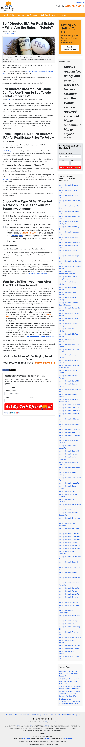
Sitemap (74, 715)
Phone (6, 397)
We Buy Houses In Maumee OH (70, 637)
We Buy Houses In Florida (68, 591)
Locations (61, 15)
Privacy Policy (66, 715)
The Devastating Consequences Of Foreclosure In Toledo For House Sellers (69, 701)
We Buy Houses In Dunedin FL (69, 534)
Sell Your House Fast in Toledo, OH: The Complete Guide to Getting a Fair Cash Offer (70, 694)
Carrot (56, 744)
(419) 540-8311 (74, 6)
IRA (10, 100)
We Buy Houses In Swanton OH (70, 411)
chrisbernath (9, 33)
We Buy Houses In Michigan (68, 621)
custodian (5, 179)
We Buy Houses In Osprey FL (69, 451)
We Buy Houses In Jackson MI (69, 548)
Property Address (11, 391)
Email (32, 397)
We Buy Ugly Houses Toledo (69, 648)
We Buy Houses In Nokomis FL (69, 454)
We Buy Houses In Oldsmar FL (69, 539)
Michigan (50, 722)
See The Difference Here (70, 48)
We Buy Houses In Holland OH (69, 408)
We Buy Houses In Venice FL (69, 594)
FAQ (59, 715)
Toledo (18, 725)
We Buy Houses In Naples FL (69, 483)
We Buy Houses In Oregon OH (69, 429)
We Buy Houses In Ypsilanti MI (69, 645)
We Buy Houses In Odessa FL (69, 542)
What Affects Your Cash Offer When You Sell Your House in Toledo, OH (69, 681)
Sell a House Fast (20, 715)
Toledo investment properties (38, 273)
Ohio (46, 722)
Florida (55, 722)
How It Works (8, 15)
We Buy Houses (8, 715)
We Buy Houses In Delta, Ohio (69, 242)
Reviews (20, 15)
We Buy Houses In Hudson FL (69, 510)
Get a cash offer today (34, 715)
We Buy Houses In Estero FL (69, 491)
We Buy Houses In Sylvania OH (69, 405)
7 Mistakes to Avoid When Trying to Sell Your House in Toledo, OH (68, 674)
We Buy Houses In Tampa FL (69, 588)
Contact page (17, 235)
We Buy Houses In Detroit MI (69, 381)
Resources (45, 715)
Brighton (32, 725)
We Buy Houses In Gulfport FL (69, 537)
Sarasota (46, 725)
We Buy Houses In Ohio (67, 624)
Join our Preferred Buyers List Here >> (40, 336)
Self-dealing (6, 151)
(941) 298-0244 (68, 738)
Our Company (32, 15)
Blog (80, 715)
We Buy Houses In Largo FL (68, 602)
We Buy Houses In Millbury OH (69, 432)
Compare (53, 715)
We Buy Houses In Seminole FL (70, 545)
